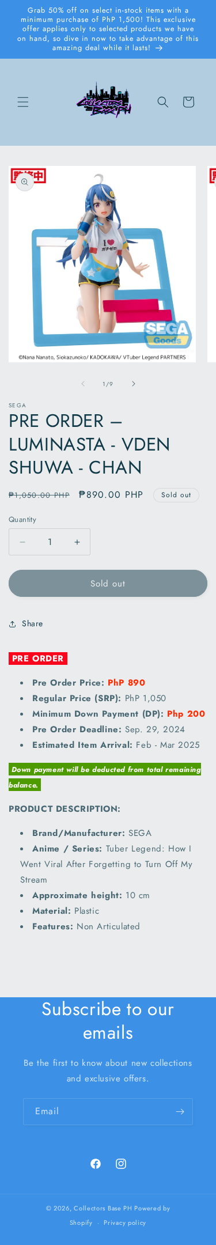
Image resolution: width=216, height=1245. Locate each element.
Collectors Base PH (103, 1208)
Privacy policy (125, 1222)
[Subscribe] (179, 1111)
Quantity (22, 519)
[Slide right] (133, 383)
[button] (23, 102)
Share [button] (32, 623)
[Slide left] (83, 383)
